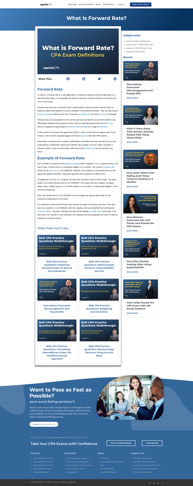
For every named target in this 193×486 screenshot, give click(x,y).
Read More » (133, 98)
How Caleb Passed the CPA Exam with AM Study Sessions (140, 305)
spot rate (84, 136)
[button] (67, 78)
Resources (108, 4)
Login (120, 4)
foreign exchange (44, 114)
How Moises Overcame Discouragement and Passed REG (56, 308)
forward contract (44, 211)
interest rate (90, 148)
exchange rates (84, 114)
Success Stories (86, 4)
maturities (103, 127)
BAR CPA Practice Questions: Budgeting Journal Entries (99, 308)
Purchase (72, 4)
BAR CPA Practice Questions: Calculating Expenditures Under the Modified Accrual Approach (56, 352)
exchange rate (108, 167)
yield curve (108, 123)
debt (85, 127)
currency (103, 114)
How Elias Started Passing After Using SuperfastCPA (139, 264)
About (98, 4)
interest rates (74, 127)
